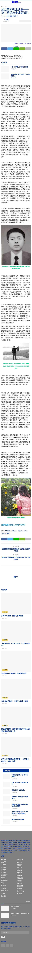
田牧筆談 (19, 873)
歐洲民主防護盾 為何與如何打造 (20, 913)
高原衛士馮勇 (5, 533)
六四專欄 (3, 867)
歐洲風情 (3, 896)
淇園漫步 (19, 865)
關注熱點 (19, 888)
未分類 (3, 893)
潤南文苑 (19, 867)
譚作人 (8, 19)
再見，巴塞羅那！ (16, 906)
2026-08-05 (14, 821)
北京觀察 (3, 870)
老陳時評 (19, 875)
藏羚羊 (20, 531)
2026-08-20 (14, 792)
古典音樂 (3, 872)
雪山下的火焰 (20, 891)
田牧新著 (19, 870)
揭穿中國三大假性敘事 (18, 819)
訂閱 (3, 936)
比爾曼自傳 (20, 859)
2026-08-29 (13, 68)
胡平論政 (19, 880)
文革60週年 (4, 890)
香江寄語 (19, 893)
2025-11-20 (13, 915)
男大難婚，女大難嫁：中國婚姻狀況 (13, 673)
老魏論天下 (20, 878)
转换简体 (16, 46)
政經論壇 (5, 697)
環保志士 (14, 531)
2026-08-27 (4, 763)
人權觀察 (5, 639)
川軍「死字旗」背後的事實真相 (19, 67)
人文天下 (7, 6)
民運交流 (19, 862)
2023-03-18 (6, 22)
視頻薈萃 (19, 883)
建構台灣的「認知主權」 (18, 790)
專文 (2, 883)
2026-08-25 (14, 808)
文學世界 (3, 888)
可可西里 (7, 531)
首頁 (2, 6)
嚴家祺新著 (4, 875)
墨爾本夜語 (4, 880)
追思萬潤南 (20, 886)
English (3, 859)
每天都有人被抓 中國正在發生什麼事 (14, 701)
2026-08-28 (4, 675)
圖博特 (3, 877)
